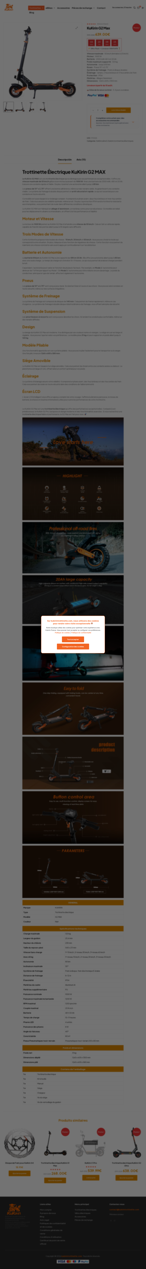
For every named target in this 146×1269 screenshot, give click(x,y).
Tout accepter (73, 639)
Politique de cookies (62, 633)
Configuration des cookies (73, 646)
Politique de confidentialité (81, 633)
